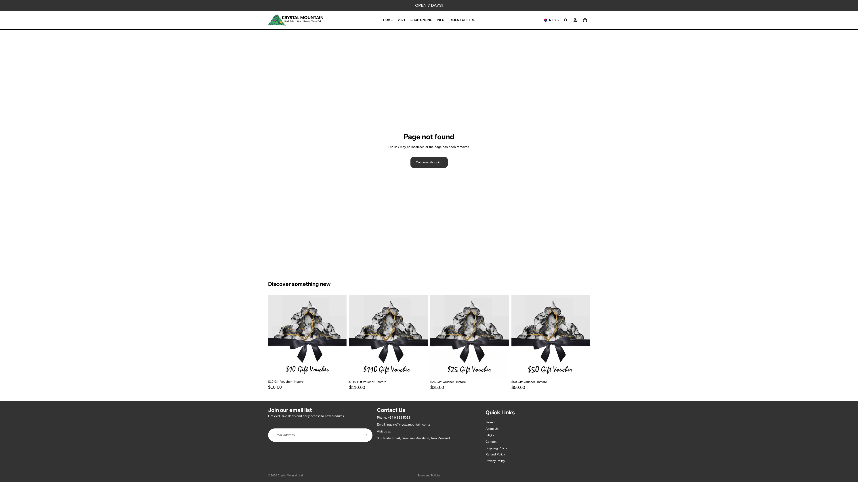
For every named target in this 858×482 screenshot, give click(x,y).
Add (343, 371)
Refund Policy (495, 454)
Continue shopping (429, 162)
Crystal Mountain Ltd (290, 475)
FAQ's (490, 435)
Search (491, 422)
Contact (491, 441)
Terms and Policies (429, 475)
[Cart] (585, 20)
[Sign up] (365, 435)
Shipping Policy (496, 448)
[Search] (566, 20)
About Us (492, 428)
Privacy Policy (495, 461)
